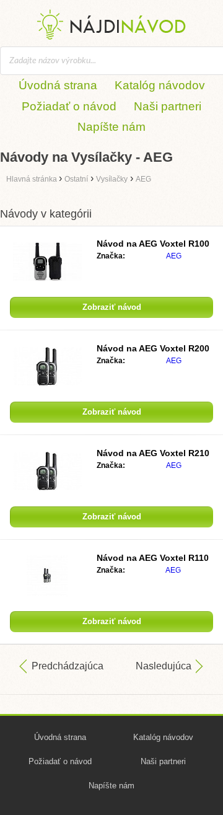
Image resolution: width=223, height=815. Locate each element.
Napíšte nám (111, 126)
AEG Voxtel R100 (153, 244)
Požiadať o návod (69, 106)
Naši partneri (167, 106)
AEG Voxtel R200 (153, 348)
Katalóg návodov (160, 85)
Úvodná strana (58, 85)
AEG (173, 256)
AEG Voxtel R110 (153, 558)
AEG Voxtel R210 (153, 453)
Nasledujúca (163, 666)
